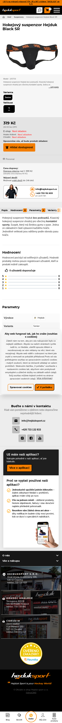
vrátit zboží (17, 180)
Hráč (9, 17)
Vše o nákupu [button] (11, 561)
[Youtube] (39, 438)
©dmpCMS (31, 692)
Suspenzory (19, 17)
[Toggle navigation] (39, 10)
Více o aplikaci (19, 468)
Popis (5, 210)
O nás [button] (6, 555)
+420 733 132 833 (31, 429)
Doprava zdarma (11, 171)
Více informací (44, 378)
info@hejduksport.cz (33, 420)
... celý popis (54, 87)
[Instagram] (22, 438)
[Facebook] (31, 438)
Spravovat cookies (21, 387)
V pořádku (45, 387)
